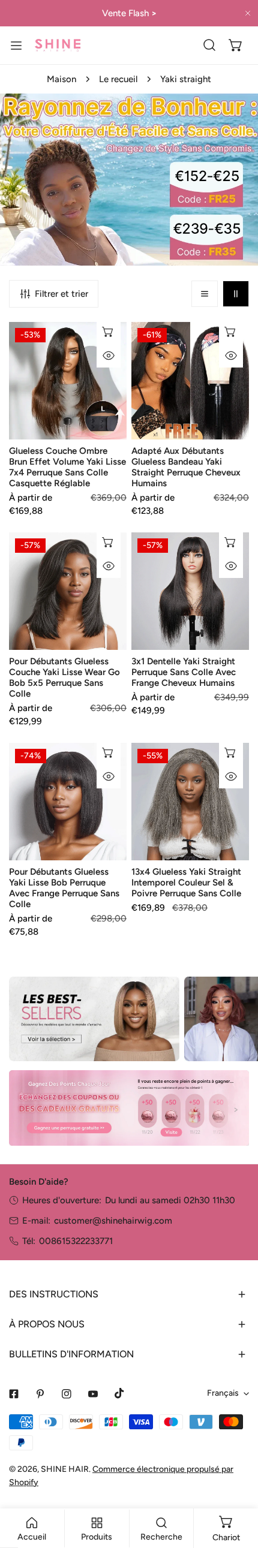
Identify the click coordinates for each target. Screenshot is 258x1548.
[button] (236, 45)
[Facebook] (14, 1394)
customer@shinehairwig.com (113, 1220)
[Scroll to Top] (236, 1484)
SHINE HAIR (65, 1469)
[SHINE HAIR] (57, 45)
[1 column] (204, 294)
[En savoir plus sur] (94, 1019)
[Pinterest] (40, 1394)
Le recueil (118, 79)
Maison (61, 79)
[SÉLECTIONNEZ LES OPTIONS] (109, 332)
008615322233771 (76, 1241)
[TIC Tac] (119, 1393)
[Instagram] (66, 1394)
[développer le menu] (16, 45)
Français (223, 1393)
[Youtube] (93, 1394)
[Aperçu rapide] (109, 356)
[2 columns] (236, 294)
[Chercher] (209, 45)
